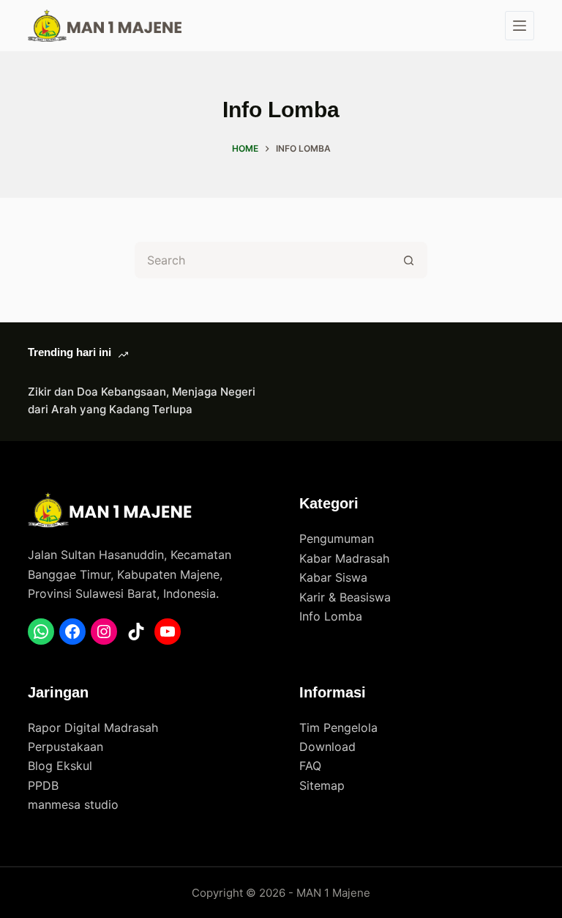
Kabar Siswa (333, 577)
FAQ (310, 765)
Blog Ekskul (60, 765)
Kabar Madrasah (344, 558)
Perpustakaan (65, 746)
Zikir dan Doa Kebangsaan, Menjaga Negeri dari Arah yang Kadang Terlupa (141, 401)
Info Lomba (330, 616)
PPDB (43, 785)
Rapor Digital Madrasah (93, 727)
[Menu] (519, 25)
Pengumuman (336, 538)
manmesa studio (73, 804)
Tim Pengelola (338, 727)
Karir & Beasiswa (345, 597)
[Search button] (409, 260)
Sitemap (322, 785)
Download (327, 746)
